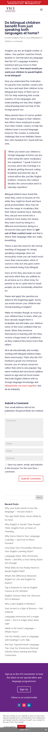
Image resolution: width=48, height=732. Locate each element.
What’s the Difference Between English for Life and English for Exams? (20, 579)
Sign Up (24, 689)
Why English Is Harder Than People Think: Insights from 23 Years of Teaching (22, 528)
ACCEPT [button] (21, 727)
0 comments (18, 41)
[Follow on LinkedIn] (29, 705)
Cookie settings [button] (9, 727)
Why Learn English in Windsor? (20, 604)
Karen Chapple (13, 38)
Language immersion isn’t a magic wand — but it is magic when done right (22, 620)
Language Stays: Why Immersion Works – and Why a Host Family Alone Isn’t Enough (24, 559)
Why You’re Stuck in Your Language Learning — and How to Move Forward (22, 539)
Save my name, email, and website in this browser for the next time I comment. (24, 468)
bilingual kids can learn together (21, 385)
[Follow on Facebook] (19, 705)
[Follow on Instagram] (24, 705)
